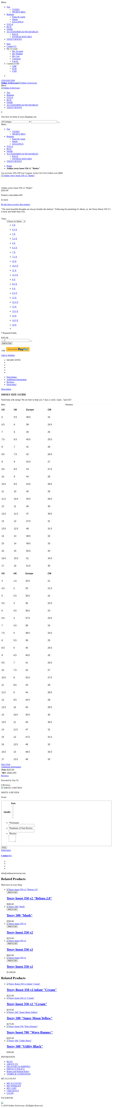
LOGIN (10, 1093)
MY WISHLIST (14, 1086)
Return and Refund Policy (18, 1071)
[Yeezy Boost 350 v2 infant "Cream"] (23, 984)
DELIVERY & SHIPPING (18, 1066)
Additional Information (17, 379)
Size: (3, 219)
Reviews (10, 382)
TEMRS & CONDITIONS (19, 1074)
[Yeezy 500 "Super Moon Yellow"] (22, 1012)
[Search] (58, 122)
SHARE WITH (13, 360)
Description (12, 377)
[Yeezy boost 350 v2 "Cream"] (20, 998)
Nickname (14, 823)
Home (9, 166)
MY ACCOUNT (14, 1083)
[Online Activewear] (10, 88)
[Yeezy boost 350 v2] (16, 923)
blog (8, 44)
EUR (14, 68)
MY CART (12, 1088)
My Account (17, 51)
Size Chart (5, 764)
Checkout (16, 59)
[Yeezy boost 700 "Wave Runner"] (22, 1026)
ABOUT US (12, 1064)
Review (13, 833)
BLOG (10, 1061)
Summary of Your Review (21, 828)
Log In (15, 61)
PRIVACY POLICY (16, 1069)
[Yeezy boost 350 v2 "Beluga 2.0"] (22, 889)
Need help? (12, 384)
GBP (14, 66)
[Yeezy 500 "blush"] (16, 906)
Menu (3, 85)
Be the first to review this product (15, 204)
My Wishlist (17, 54)
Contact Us (11, 46)
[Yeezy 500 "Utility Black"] (19, 1040)
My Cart (15, 56)
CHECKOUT (13, 1091)
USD (14, 71)
